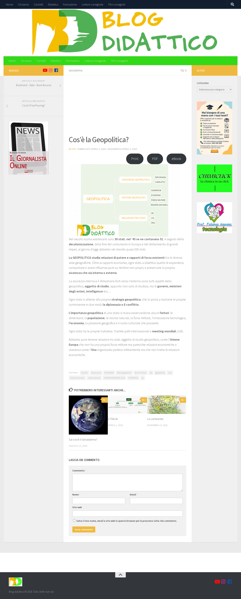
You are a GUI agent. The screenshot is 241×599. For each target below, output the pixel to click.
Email (134, 494)
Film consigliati (116, 4)
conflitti (84, 372)
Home (9, 4)
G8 (151, 372)
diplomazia (96, 372)
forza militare (140, 372)
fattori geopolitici (124, 372)
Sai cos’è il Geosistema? (83, 439)
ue (142, 377)
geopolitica (160, 372)
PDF (155, 158)
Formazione (70, 4)
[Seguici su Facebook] (56, 70)
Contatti (38, 4)
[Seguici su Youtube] (45, 70)
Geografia (76, 70)
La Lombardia (155, 419)
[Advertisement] (127, 107)
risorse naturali (94, 377)
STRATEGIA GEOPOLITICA (114, 377)
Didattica (53, 4)
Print (134, 158)
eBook (176, 158)
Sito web (77, 507)
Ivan (73, 149)
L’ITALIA (113, 419)
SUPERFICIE (133, 377)
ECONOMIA (109, 372)
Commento (79, 470)
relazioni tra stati (77, 377)
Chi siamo (23, 4)
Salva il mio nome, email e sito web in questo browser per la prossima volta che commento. (126, 520)
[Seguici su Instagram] (50, 70)
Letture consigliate (92, 4)
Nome (76, 494)
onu (170, 372)
